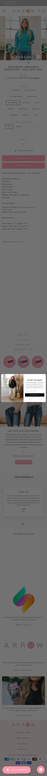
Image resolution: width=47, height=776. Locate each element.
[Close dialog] (44, 375)
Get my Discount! (34, 395)
